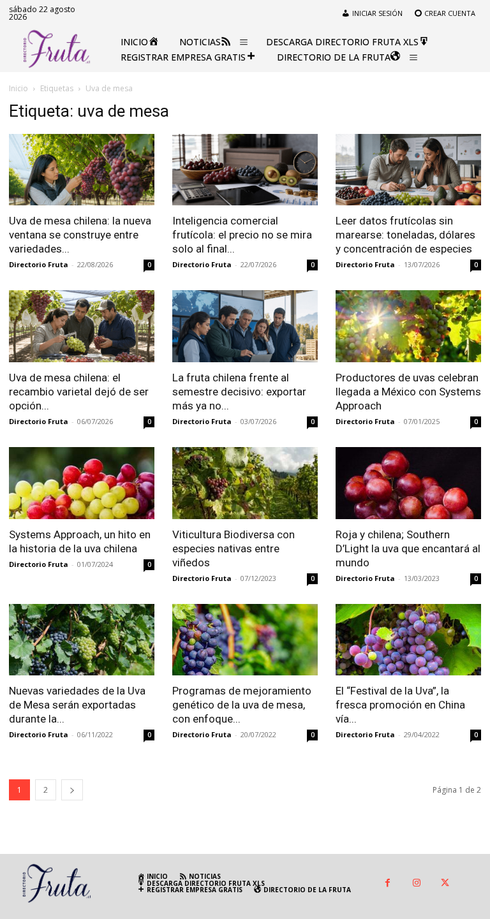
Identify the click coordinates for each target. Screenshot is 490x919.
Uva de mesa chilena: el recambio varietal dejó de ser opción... (79, 391)
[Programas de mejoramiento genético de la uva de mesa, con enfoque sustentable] (245, 640)
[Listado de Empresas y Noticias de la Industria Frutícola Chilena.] (57, 49)
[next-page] (72, 789)
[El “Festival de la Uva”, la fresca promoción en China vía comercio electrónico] (408, 640)
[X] (445, 883)
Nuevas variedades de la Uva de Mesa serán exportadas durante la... (77, 704)
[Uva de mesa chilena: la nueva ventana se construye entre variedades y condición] (81, 170)
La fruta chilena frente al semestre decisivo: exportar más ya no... (239, 391)
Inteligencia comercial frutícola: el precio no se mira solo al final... (242, 234)
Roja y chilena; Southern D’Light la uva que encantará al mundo (408, 548)
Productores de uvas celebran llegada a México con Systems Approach (408, 391)
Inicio (18, 88)
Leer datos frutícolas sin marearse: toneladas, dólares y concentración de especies (405, 234)
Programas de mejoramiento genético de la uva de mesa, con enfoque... (241, 704)
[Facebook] (387, 883)
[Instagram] (416, 883)
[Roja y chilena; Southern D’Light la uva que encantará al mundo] (408, 483)
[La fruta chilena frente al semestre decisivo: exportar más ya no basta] (245, 326)
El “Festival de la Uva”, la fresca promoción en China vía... (400, 704)
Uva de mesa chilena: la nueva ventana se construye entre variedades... (80, 234)
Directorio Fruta (38, 264)
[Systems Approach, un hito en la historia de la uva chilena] (81, 483)
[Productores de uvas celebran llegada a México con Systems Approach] (408, 326)
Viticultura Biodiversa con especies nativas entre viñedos (233, 548)
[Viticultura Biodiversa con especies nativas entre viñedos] (245, 483)
